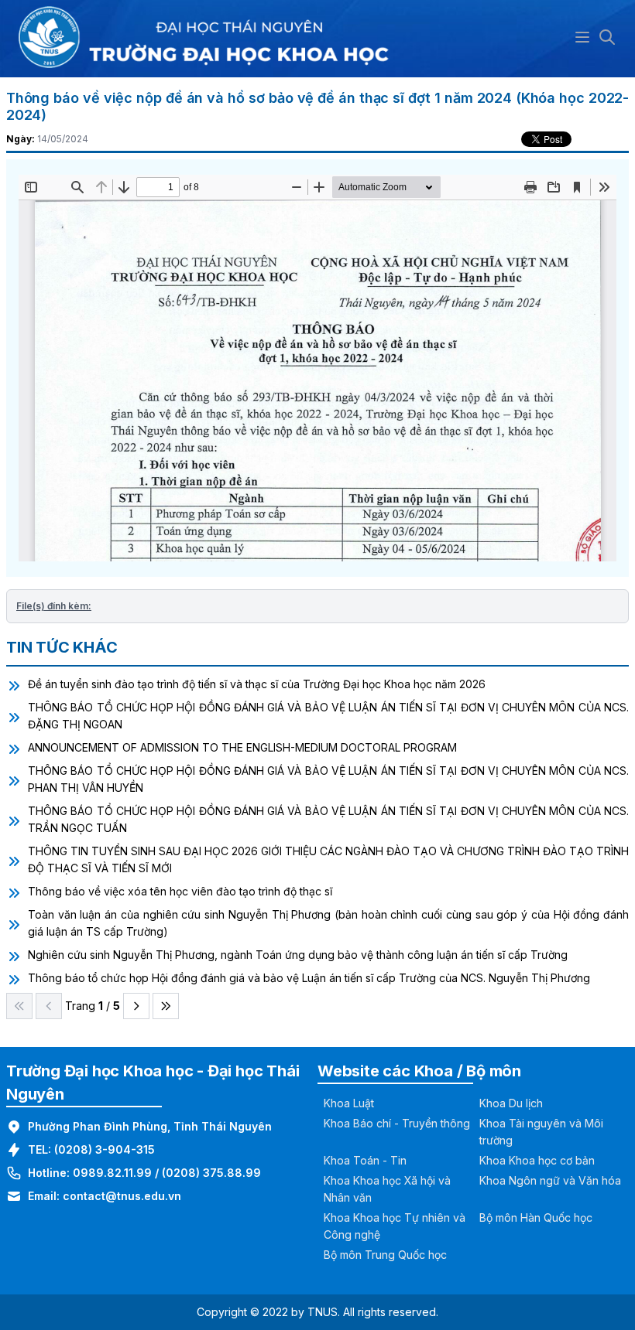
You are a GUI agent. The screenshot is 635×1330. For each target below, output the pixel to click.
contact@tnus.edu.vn (122, 1195)
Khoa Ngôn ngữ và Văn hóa (550, 1180)
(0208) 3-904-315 (104, 1149)
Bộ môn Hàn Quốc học (535, 1217)
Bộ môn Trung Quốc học (385, 1254)
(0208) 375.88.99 (211, 1172)
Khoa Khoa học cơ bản (537, 1160)
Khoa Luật (349, 1103)
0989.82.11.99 (112, 1172)
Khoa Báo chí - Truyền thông (397, 1123)
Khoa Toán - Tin (365, 1160)
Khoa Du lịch (511, 1103)
